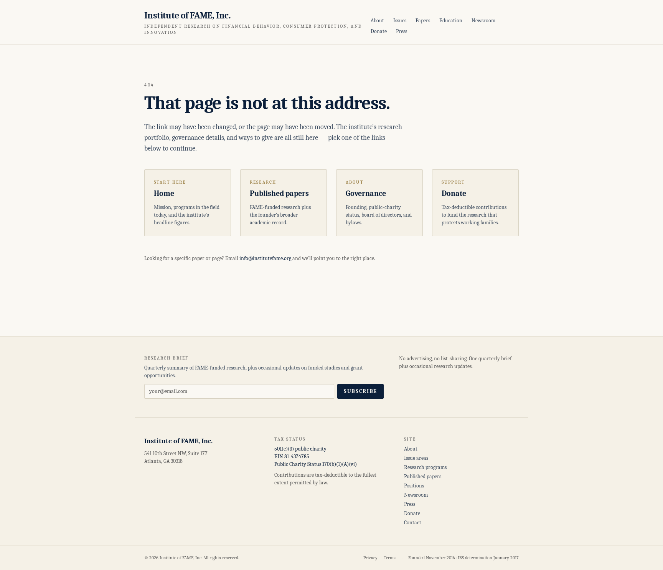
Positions (414, 485)
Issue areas (416, 458)
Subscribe (360, 391)
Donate (379, 31)
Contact (412, 522)
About (377, 20)
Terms (390, 557)
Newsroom (483, 20)
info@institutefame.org (265, 258)
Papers (423, 20)
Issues (399, 20)
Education (450, 20)
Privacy (370, 557)
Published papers (422, 476)
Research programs (425, 467)
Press (401, 31)
